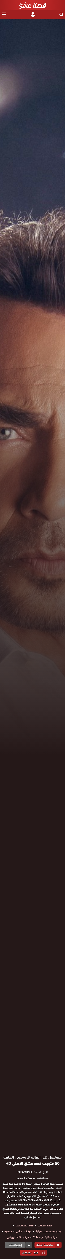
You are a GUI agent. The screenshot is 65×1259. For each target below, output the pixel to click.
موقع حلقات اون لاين (18, 1237)
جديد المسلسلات (25, 1225)
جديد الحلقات (45, 1225)
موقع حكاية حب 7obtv (45, 1237)
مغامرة (8, 1231)
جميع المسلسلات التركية (49, 1231)
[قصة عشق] (32, 5)
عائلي (19, 1231)
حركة (28, 1231)
